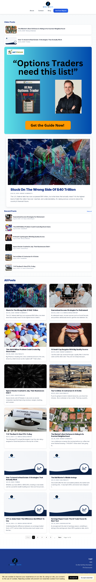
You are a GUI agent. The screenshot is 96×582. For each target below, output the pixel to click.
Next (59, 537)
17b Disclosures (87, 567)
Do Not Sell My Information (84, 565)
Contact (41, 10)
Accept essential (86, 578)
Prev (28, 537)
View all (89, 211)
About (32, 10)
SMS (90, 562)
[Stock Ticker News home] (48, 4)
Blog (49, 10)
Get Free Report (60, 10)
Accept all (73, 578)
